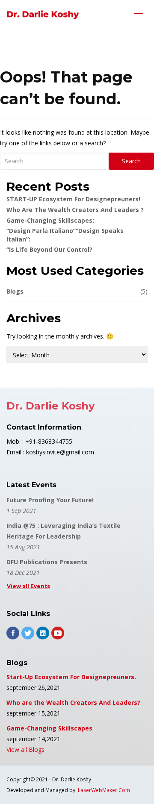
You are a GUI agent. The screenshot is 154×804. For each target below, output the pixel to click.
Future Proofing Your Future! (50, 500)
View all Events (28, 586)
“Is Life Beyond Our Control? (49, 249)
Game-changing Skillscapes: (50, 220)
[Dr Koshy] (43, 15)
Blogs (77, 291)
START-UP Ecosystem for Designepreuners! (73, 199)
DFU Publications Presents (46, 562)
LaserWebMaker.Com (104, 790)
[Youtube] (57, 633)
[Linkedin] (42, 633)
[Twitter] (27, 633)
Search (131, 161)
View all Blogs (25, 749)
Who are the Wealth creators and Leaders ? (75, 210)
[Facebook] (12, 633)
